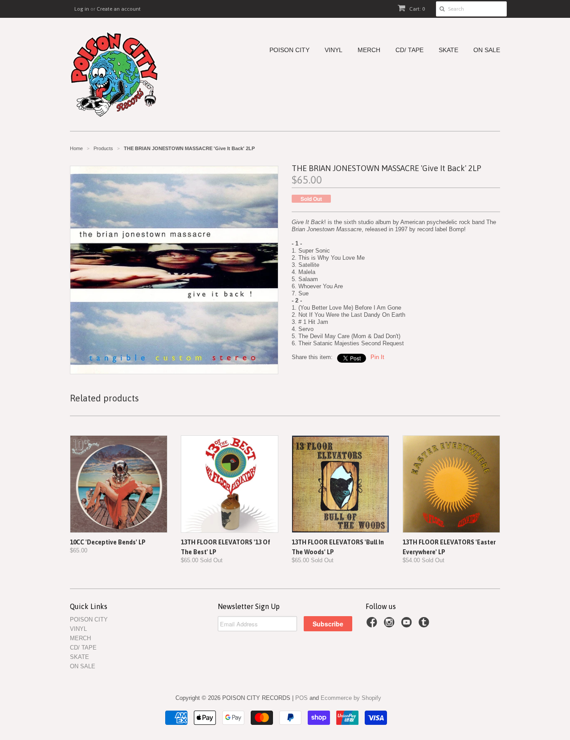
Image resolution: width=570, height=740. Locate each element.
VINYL (333, 50)
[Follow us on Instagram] (390, 625)
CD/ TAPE (409, 50)
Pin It (377, 357)
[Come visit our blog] (425, 625)
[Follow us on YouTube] (408, 625)
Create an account (119, 9)
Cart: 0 (416, 9)
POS (301, 698)
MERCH (369, 50)
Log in (81, 9)
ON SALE (486, 50)
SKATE (448, 50)
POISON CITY (289, 50)
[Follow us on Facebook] (373, 625)
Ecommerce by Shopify (351, 698)
